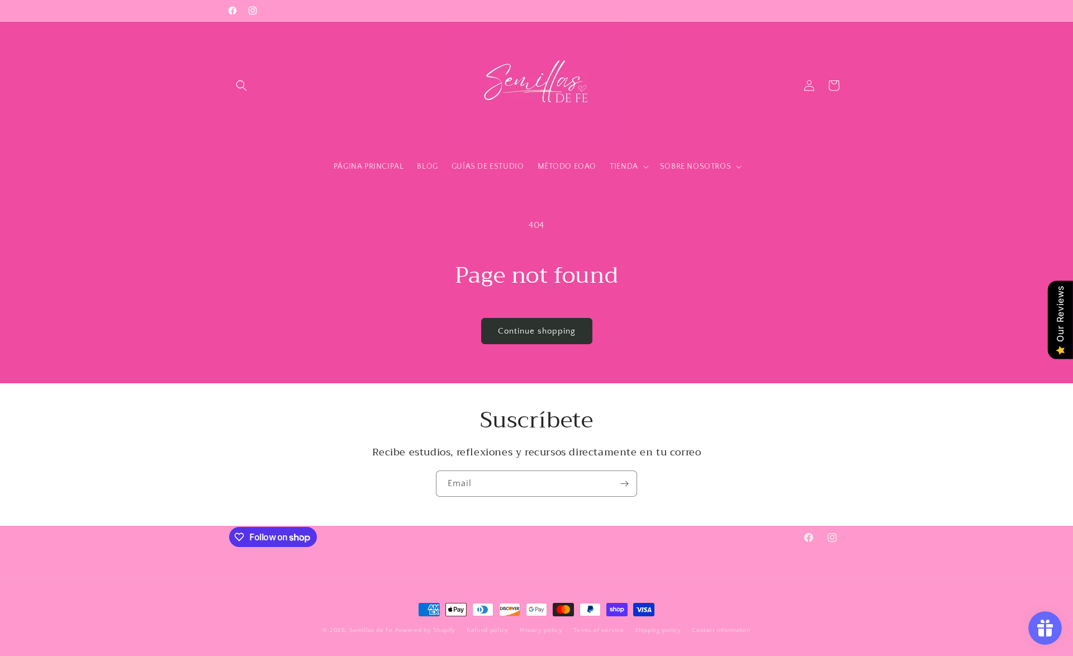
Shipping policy (658, 630)
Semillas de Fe (371, 630)
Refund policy (488, 630)
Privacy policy (541, 630)
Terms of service (598, 630)
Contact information (721, 630)
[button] (241, 85)
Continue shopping (537, 331)
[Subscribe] (624, 483)
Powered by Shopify (425, 630)
